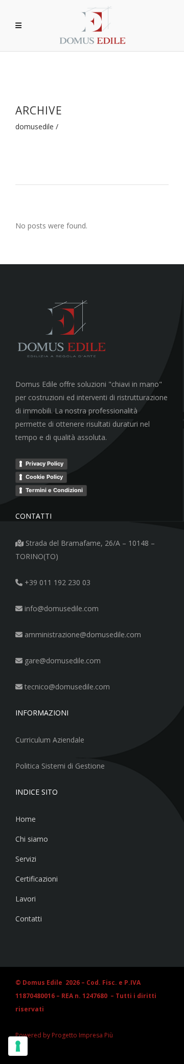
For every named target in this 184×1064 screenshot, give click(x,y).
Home (25, 819)
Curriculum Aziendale (49, 740)
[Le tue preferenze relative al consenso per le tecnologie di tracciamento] (18, 1046)
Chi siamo (31, 839)
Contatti (28, 918)
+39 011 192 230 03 (56, 582)
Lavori (25, 899)
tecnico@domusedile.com (66, 686)
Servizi (25, 859)
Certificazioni (36, 879)
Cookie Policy (44, 476)
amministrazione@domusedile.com (81, 634)
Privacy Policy (44, 463)
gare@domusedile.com (61, 660)
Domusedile (34, 126)
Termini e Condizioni (54, 490)
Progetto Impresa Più (82, 1035)
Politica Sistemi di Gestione (60, 766)
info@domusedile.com (60, 608)
